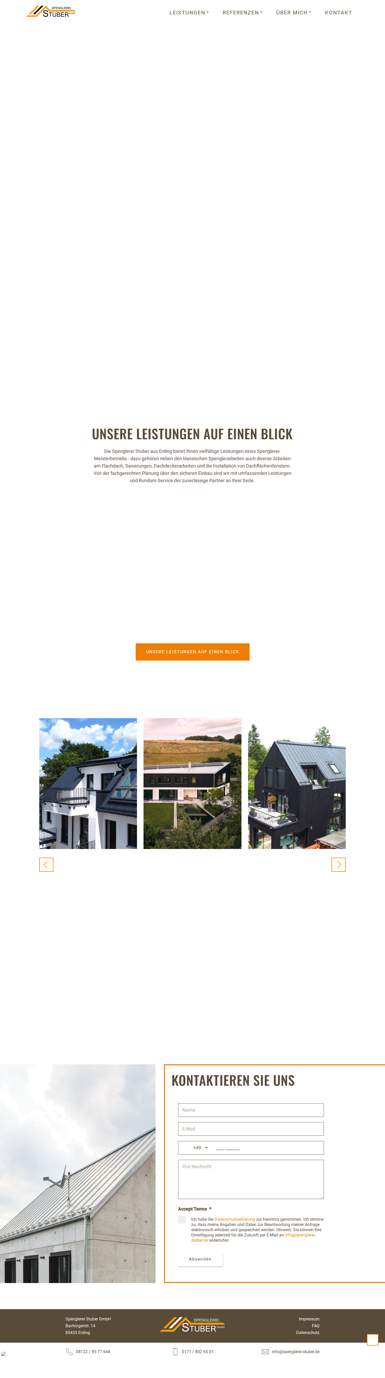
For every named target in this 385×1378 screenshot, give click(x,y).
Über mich (292, 12)
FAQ (316, 1325)
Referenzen (241, 12)
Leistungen (187, 12)
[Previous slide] (46, 865)
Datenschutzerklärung (234, 1219)
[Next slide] (339, 865)
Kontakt (338, 12)
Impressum (309, 1319)
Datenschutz (308, 1332)
